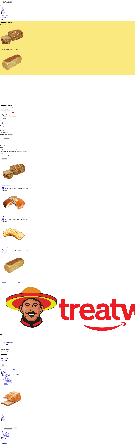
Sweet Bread (4, 278)
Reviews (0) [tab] (4, 123)
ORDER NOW (4, 344)
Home (1, 24)
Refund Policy (15, 369)
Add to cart (2, 110)
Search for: (4, 374)
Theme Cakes (8, 381)
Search (17, 374)
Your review (2, 145)
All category (6, 376)
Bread (4, 24)
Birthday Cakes (8, 380)
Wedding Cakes (9, 382)
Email (1, 149)
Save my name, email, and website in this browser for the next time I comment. (14, 151)
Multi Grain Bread (6, 185)
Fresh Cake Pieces (7, 378)
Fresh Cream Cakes (7, 379)
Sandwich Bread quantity (4, 109)
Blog (3, 417)
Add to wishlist (7, 110)
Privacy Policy (10, 369)
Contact (3, 420)
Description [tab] (4, 122)
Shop (3, 416)
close (6, 443)
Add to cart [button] (4, 188)
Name (1, 147)
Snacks (5, 383)
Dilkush (3, 216)
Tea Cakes (6, 384)
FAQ (3, 418)
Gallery (3, 419)
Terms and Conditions (3, 369)
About (3, 415)
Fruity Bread (5, 247)
